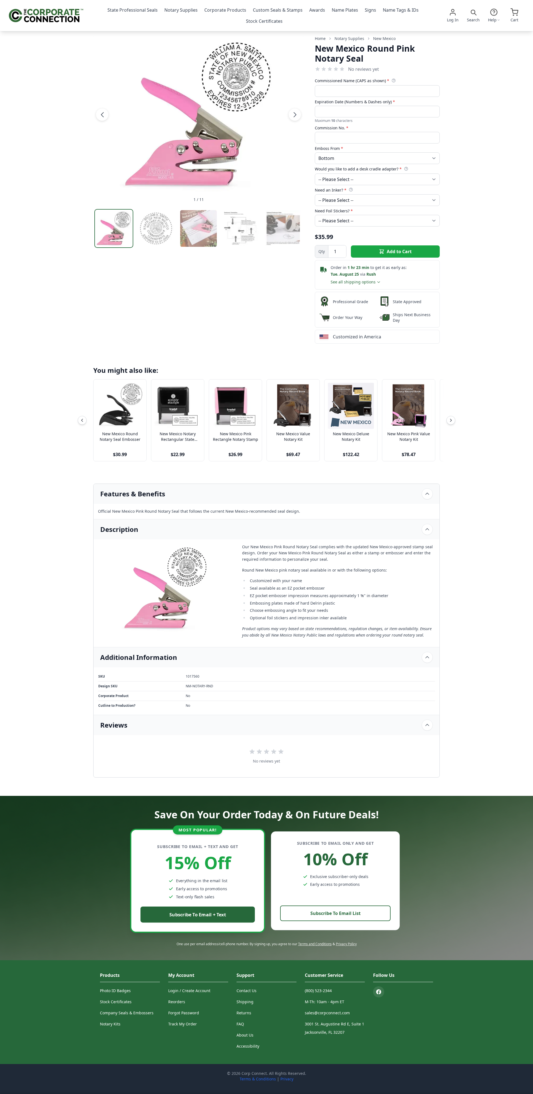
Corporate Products (225, 10)
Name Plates (345, 10)
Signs (370, 10)
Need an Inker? (330, 190)
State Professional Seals (132, 10)
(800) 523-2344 (318, 990)
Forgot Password (183, 1012)
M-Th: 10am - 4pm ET (324, 1001)
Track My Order (182, 1024)
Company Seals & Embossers (127, 1012)
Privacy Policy (346, 944)
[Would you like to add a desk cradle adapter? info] (406, 169)
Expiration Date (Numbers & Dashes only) (355, 101)
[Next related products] (450, 420)
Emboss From (329, 148)
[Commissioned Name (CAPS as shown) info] (393, 80)
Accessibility (248, 1046)
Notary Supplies (181, 10)
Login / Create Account (189, 990)
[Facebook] (378, 991)
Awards (317, 10)
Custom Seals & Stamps (278, 10)
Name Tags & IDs (401, 10)
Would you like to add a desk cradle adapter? (358, 169)
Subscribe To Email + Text (197, 914)
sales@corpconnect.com (327, 1012)
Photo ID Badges (115, 990)
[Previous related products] (82, 420)
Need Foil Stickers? (334, 210)
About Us (245, 1035)
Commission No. (331, 127)
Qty (321, 251)
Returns (244, 1012)
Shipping (245, 1001)
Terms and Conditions (315, 944)
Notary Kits (110, 1024)
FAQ (240, 1024)
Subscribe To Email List (335, 913)
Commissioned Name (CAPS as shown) (352, 80)
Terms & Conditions (258, 1079)
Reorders (176, 1001)
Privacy (286, 1079)
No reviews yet (363, 69)
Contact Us (247, 990)
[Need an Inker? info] (351, 189)
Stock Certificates (264, 21)
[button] (102, 115)
